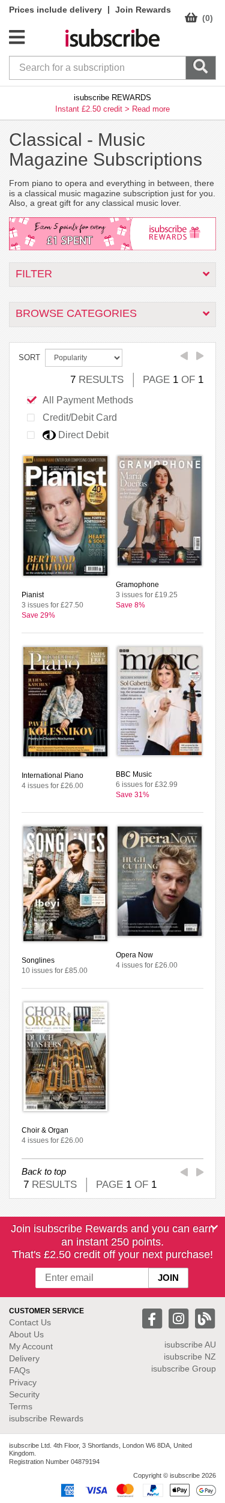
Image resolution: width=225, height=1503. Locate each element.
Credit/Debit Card (80, 417)
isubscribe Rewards (46, 1418)
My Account (31, 1346)
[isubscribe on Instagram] (180, 1317)
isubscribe (190, 1344)
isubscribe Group (183, 1368)
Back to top (44, 1171)
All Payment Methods (88, 400)
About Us (26, 1334)
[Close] (214, 1227)
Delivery (24, 1358)
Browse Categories (76, 313)
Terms (20, 1406)
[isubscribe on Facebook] (153, 1317)
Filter (34, 274)
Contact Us (30, 1322)
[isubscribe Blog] (204, 1317)
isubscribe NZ (190, 1356)
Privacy (23, 1382)
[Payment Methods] (136, 1489)
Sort (29, 357)
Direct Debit (83, 435)
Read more (151, 108)
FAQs (19, 1370)
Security (24, 1394)
